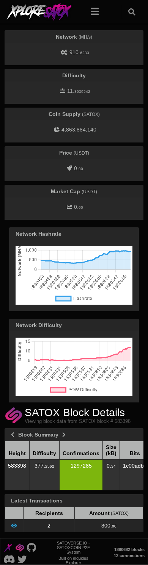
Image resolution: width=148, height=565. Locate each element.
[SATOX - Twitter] (22, 559)
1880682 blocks (129, 549)
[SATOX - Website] (19, 547)
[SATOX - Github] (31, 547)
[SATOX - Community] (9, 559)
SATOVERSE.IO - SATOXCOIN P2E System (73, 547)
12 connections (129, 555)
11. (78, 91)
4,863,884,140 (78, 130)
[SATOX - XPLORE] (8, 547)
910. (79, 52)
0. (78, 168)
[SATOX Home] (43, 11)
